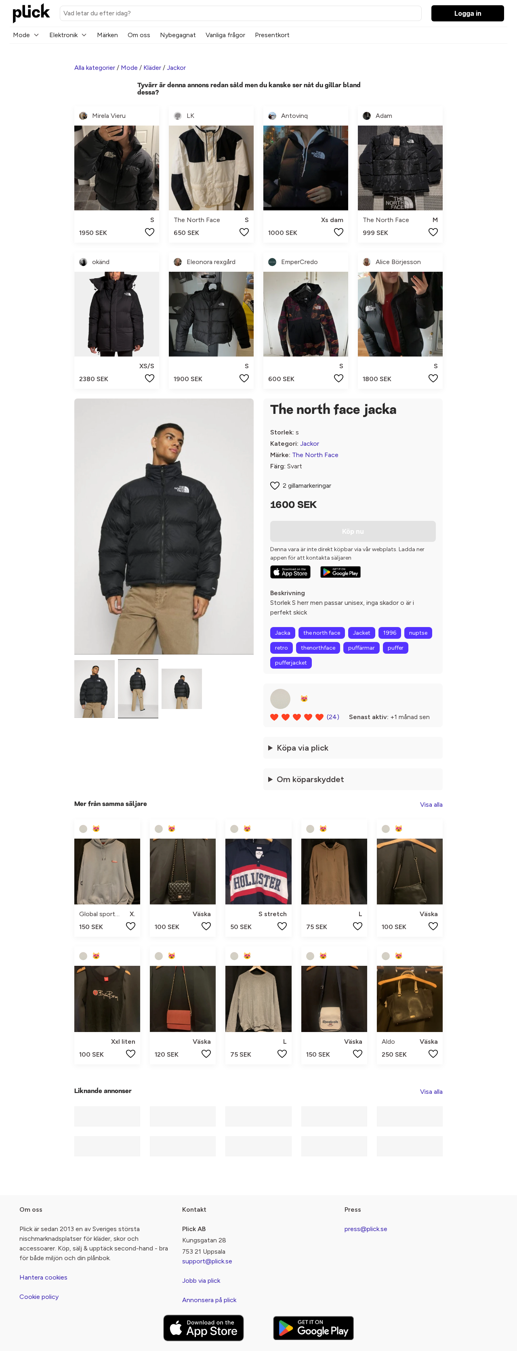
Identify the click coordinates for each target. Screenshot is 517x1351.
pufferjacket (291, 662)
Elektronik (63, 35)
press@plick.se (366, 1229)
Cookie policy (39, 1297)
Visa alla (431, 804)
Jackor (176, 67)
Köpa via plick (302, 748)
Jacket (361, 632)
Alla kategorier (94, 67)
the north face (321, 632)
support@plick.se (207, 1261)
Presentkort (272, 35)
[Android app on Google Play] (340, 572)
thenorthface (318, 647)
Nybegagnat (178, 35)
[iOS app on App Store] (290, 572)
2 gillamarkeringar (307, 485)
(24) (333, 717)
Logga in (467, 13)
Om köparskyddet (310, 779)
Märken (107, 35)
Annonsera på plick (209, 1300)
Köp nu (353, 531)
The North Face (315, 455)
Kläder (152, 67)
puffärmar (361, 647)
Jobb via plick (201, 1280)
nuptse (418, 632)
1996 (389, 632)
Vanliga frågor (225, 35)
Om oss (139, 35)
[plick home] (31, 13)
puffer (396, 647)
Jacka (282, 632)
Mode (21, 35)
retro (281, 647)
